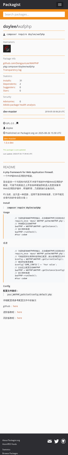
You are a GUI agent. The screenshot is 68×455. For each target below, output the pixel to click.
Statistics (6, 449)
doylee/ (10, 26)
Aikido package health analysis (19, 104)
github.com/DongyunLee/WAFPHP (21, 63)
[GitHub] (63, 441)
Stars (6, 90)
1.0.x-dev (8, 142)
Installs (7, 80)
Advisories (8, 101)
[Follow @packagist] (56, 441)
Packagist (12, 4)
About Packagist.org (11, 440)
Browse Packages (10, 453)
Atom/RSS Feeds (9, 444)
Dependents (9, 83)
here (15, 306)
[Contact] (49, 441)
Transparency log (12, 69)
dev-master (10, 138)
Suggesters (9, 87)
